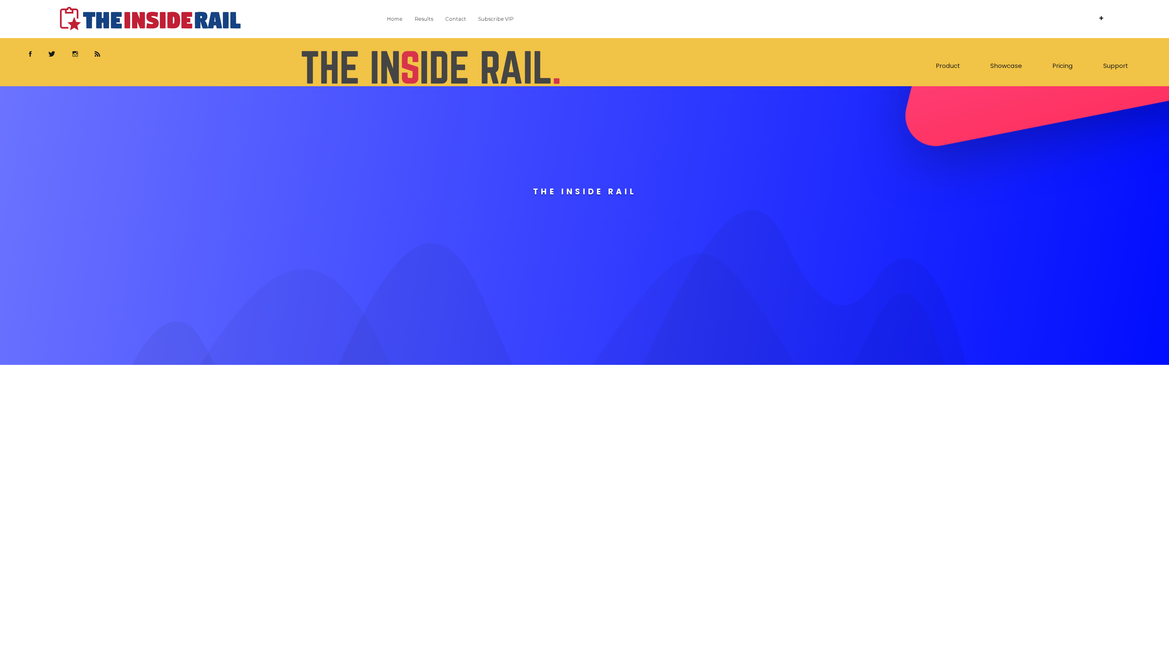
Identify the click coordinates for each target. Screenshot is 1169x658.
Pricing (1062, 66)
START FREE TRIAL (584, 255)
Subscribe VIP (496, 19)
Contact (455, 19)
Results (424, 19)
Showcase (1006, 66)
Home (394, 19)
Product (948, 66)
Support (1115, 66)
